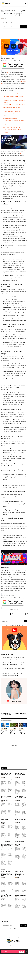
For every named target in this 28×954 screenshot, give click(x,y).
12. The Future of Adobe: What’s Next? (12, 129)
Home (2, 10)
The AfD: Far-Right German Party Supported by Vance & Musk (20, 798)
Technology (7, 10)
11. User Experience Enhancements (11, 127)
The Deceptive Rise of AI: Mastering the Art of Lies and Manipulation (5, 732)
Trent (11, 741)
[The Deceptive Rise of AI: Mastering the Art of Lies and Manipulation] (5, 725)
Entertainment (13, 728)
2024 (8, 72)
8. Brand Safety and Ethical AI (10, 118)
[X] (12, 937)
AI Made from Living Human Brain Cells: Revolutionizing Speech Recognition (22, 732)
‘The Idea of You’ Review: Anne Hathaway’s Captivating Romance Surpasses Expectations (14, 733)
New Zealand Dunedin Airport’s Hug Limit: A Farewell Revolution (6, 715)
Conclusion (5, 132)
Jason (5, 18)
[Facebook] (9, 937)
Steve (4, 877)
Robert (20, 738)
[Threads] (18, 937)
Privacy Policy (15, 30)
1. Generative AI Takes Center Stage (11, 94)
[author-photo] (2, 777)
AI (20, 153)
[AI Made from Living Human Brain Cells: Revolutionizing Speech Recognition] (23, 725)
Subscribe (23, 26)
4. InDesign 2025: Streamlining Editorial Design (14, 104)
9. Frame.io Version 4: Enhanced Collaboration (14, 120)
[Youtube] (15, 937)
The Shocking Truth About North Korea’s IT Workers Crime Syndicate (6, 895)
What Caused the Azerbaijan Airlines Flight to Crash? (6, 821)
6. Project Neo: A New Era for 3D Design (12, 111)
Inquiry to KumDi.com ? (14, 945)
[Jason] (2, 18)
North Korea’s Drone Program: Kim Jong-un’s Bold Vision (20, 843)
